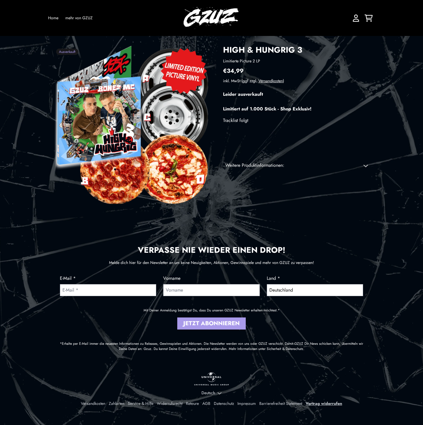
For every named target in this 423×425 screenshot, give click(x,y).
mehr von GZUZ (79, 18)
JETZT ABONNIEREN (211, 323)
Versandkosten (270, 81)
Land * (273, 278)
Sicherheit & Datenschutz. (285, 348)
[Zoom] (132, 124)
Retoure (192, 403)
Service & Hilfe (140, 403)
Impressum (246, 403)
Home (53, 18)
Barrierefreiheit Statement (280, 403)
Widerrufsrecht (169, 403)
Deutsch (208, 393)
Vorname (171, 278)
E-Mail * (68, 278)
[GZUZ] (212, 18)
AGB (206, 403)
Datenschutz (224, 403)
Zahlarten (116, 403)
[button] (296, 165)
